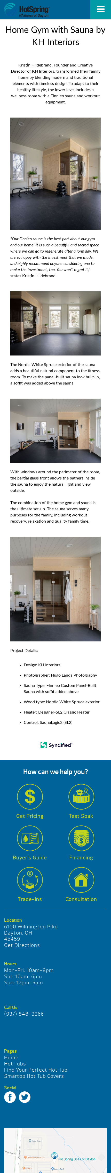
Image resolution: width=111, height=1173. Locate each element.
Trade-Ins (30, 899)
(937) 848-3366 (24, 1014)
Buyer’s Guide (30, 857)
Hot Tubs (15, 1064)
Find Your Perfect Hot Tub (36, 1070)
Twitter (24, 1097)
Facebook (10, 1097)
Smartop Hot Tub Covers (34, 1076)
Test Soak (81, 816)
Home (11, 1057)
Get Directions (22, 945)
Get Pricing (30, 816)
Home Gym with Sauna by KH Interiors (27, 10)
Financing (81, 857)
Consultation (81, 899)
